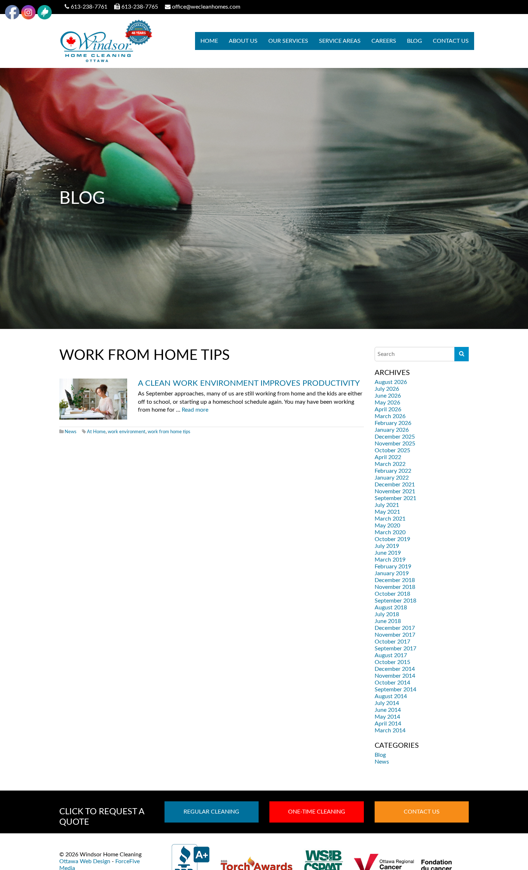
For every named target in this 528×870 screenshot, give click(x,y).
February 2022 (393, 471)
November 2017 (395, 635)
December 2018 (395, 580)
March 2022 (390, 464)
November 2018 (395, 587)
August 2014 (391, 696)
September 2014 (395, 689)
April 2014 (388, 724)
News (71, 431)
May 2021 (387, 512)
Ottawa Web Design (84, 861)
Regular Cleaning (211, 812)
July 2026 (387, 389)
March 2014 (390, 730)
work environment (126, 431)
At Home (96, 431)
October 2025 (392, 450)
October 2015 (392, 662)
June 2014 (388, 710)
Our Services (288, 41)
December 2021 (395, 484)
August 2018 (391, 607)
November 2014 (395, 676)
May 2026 (387, 403)
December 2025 (395, 437)
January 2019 (392, 573)
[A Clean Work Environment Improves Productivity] (93, 399)
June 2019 (388, 553)
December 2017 (395, 628)
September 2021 (395, 498)
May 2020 (387, 525)
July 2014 (387, 703)
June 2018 (388, 621)
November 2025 (395, 444)
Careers (383, 41)
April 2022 (388, 457)
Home (209, 41)
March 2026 (390, 416)
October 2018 (392, 594)
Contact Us (451, 41)
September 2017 (395, 648)
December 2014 (395, 669)
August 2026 (391, 382)
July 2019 (387, 546)
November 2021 (395, 491)
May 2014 (387, 717)
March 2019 (390, 560)
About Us (243, 41)
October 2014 (392, 683)
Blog (414, 41)
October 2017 (392, 642)
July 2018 (387, 614)
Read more (195, 410)
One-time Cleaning (316, 812)
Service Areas (340, 41)
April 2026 (388, 409)
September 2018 (395, 601)
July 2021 (387, 505)
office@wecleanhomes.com (206, 7)
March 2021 (390, 519)
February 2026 (393, 423)
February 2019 (393, 566)
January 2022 (392, 478)
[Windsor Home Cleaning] (105, 41)
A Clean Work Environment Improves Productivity (249, 383)
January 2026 (392, 430)
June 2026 (388, 396)
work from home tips (169, 431)
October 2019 (392, 539)
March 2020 (390, 532)
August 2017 (391, 655)
